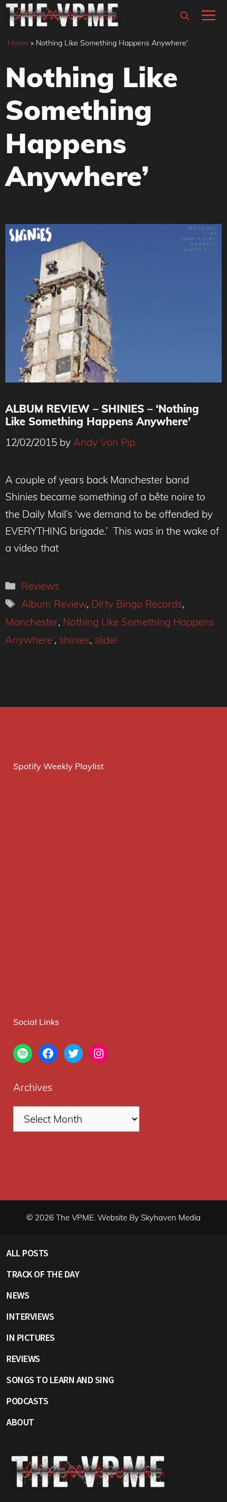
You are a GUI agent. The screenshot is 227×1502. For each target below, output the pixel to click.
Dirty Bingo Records (136, 604)
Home (18, 43)
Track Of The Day (42, 1274)
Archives (32, 1087)
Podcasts (27, 1401)
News (17, 1295)
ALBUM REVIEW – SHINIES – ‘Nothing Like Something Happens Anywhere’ (102, 415)
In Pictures (30, 1337)
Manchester (31, 621)
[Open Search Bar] (184, 16)
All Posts (27, 1253)
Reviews (40, 586)
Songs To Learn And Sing (60, 1380)
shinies (74, 639)
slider (106, 639)
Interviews (30, 1316)
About (20, 1422)
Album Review (54, 604)
